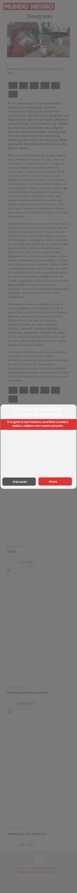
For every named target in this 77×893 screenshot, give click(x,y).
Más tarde (20, 481)
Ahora (53, 481)
